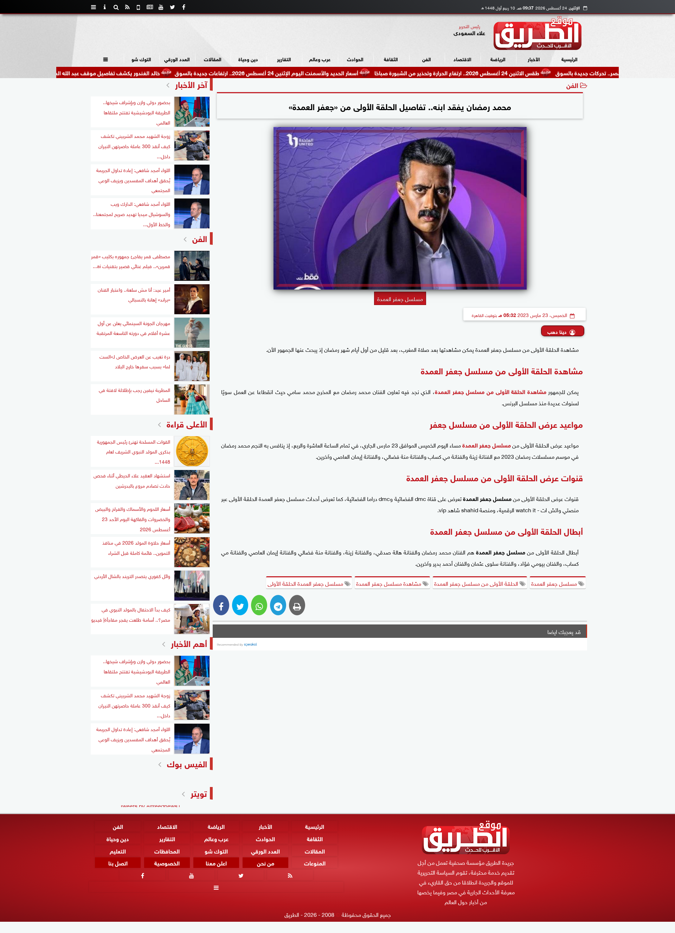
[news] (149, 7)
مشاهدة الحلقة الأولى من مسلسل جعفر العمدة (490, 391)
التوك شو (141, 58)
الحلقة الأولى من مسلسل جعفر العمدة (477, 583)
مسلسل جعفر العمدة (486, 444)
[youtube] (161, 7)
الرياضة (498, 58)
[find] (116, 7)
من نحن (265, 862)
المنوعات (315, 862)
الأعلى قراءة (187, 423)
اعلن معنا (216, 862)
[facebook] (183, 7)
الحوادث (355, 58)
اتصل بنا (118, 862)
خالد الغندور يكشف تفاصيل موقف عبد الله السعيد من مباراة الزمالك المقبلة (109, 72)
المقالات (212, 58)
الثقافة (391, 58)
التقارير (284, 58)
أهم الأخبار (189, 642)
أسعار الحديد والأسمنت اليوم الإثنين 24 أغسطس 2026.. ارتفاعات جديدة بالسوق (303, 72)
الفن (426, 58)
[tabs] (93, 7)
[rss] (127, 7)
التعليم (118, 850)
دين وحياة (248, 58)
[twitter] (172, 7)
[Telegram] (278, 605)
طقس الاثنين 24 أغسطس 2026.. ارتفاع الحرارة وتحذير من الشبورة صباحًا (493, 72)
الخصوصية (167, 862)
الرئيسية (569, 58)
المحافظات (167, 850)
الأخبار (534, 58)
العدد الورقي (177, 58)
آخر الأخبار (191, 83)
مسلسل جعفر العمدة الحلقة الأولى (306, 583)
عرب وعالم (319, 58)
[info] (104, 7)
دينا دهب (557, 331)
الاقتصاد (462, 58)
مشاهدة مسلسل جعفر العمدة (389, 583)
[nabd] (138, 7)
